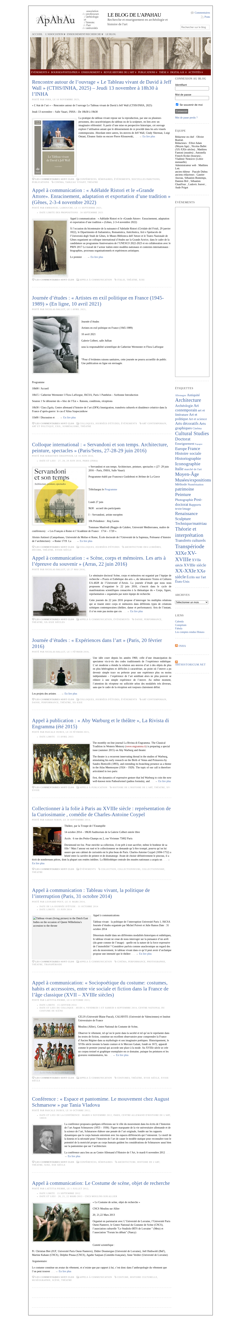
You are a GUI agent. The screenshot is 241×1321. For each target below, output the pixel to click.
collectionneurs (129, 869)
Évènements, (123, 179)
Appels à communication (96, 280)
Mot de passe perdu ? (186, 117)
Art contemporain (154, 423)
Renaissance (186, 513)
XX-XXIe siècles (54, 622)
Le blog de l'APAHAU (134, 15)
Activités (194, 72)
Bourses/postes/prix (64, 72)
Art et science (198, 419)
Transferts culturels (190, 540)
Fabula (178, 628)
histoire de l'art (148, 1162)
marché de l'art (193, 469)
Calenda (179, 621)
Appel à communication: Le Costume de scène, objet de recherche (101, 1183)
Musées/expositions (193, 480)
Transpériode (53, 964)
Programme (111, 489)
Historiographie (188, 458)
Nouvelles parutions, (146, 179)
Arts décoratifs (186, 423)
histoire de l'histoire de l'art (133, 787)
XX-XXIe (77, 702)
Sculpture (183, 518)
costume (123, 1277)
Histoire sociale (188, 453)
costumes (123, 1078)
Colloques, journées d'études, (100, 423)
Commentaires (202, 12)
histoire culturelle (143, 1277)
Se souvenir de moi (191, 104)
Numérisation (196, 484)
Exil (58, 426)
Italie (121, 280)
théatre (92, 182)
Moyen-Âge (187, 474)
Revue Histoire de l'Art (119, 72)
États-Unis (182, 581)
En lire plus (149, 136)
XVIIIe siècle (63, 550)
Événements (39, 72)
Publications (146, 72)
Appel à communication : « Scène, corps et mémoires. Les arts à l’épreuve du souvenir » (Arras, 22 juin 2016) (99, 561)
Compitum (180, 625)
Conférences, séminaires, (97, 179)
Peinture (183, 494)
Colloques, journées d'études (100, 547)
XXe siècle (59, 1165)
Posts (207, 16)
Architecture (127, 1162)
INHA (182, 646)
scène (56, 1280)
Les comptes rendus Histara (189, 632)
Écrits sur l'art (196, 577)
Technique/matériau (191, 523)
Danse (139, 619)
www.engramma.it (136, 746)
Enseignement (90, 72)
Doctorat (182, 439)
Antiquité (193, 395)
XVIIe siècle (151, 1078)
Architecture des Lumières (143, 547)
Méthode (181, 484)
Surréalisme (71, 426)
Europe (181, 448)
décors (36, 550)
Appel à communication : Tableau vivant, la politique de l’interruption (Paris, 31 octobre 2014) (91, 893)
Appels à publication (93, 787)
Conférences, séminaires (96, 1162)
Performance (153, 619)
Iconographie (187, 463)
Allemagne (180, 395)
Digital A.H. (177, 72)
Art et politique (43, 426)
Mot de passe (183, 94)
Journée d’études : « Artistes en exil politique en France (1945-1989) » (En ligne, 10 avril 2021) (98, 301)
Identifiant (181, 84)
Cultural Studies (192, 433)
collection (108, 869)
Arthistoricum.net (190, 664)
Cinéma (59, 182)
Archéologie (184, 406)
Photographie (156, 961)
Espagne (198, 444)
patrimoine (184, 489)
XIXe (142, 280)
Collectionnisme (153, 869)
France (194, 448)
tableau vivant (75, 182)
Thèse (162, 72)
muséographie (41, 1280)
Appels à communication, (97, 619)
